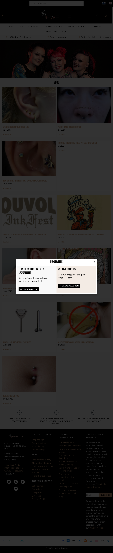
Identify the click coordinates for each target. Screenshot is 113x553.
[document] (56, 276)
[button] (70, 453)
